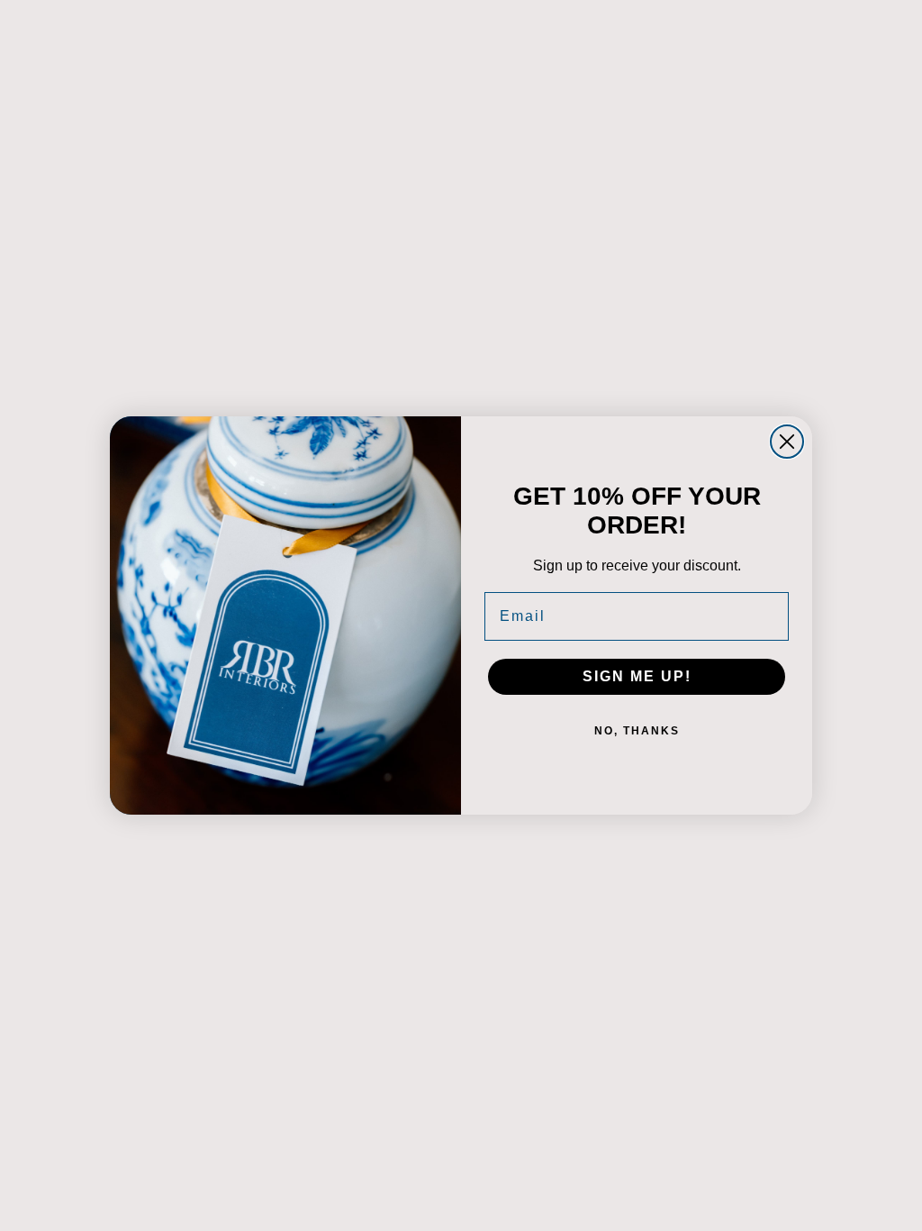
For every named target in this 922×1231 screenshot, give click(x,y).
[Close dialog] (787, 441)
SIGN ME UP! (637, 676)
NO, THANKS (637, 731)
